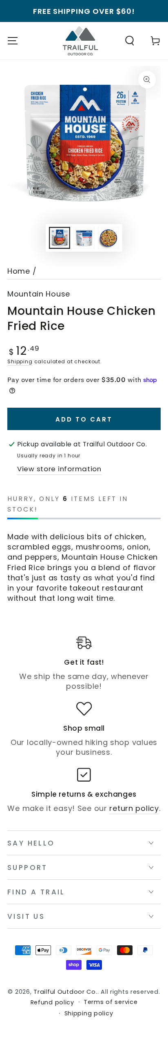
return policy (134, 808)
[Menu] (12, 41)
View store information (59, 469)
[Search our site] (129, 41)
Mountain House (38, 294)
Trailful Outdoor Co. (65, 992)
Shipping (20, 361)
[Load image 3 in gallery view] (108, 238)
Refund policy (52, 1002)
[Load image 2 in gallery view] (84, 238)
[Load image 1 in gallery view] (60, 238)
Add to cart (84, 419)
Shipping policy (88, 1013)
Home (18, 271)
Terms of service (111, 1002)
